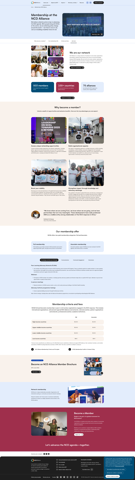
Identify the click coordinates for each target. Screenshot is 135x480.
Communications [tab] (65, 260)
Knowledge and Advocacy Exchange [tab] (49, 260)
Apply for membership (76, 67)
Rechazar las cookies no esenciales (114, 472)
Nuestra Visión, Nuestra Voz (65, 469)
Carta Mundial (62, 462)
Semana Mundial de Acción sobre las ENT (68, 459)
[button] (87, 2)
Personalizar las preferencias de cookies (116, 469)
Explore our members (66, 97)
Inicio (32, 7)
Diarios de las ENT (63, 467)
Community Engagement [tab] (78, 260)
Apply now (77, 434)
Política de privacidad (119, 466)
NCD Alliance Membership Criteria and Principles (47, 349)
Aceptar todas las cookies (112, 476)
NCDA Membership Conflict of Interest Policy (83, 349)
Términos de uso (46, 477)
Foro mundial (61, 464)
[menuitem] (67, 460)
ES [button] (90, 2)
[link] (44, 454)
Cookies (54, 477)
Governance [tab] (91, 260)
